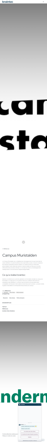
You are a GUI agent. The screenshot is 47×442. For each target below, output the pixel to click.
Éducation (6, 292)
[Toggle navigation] (43, 1)
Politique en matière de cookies (9, 436)
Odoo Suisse (12, 292)
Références (6, 248)
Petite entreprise (20, 292)
